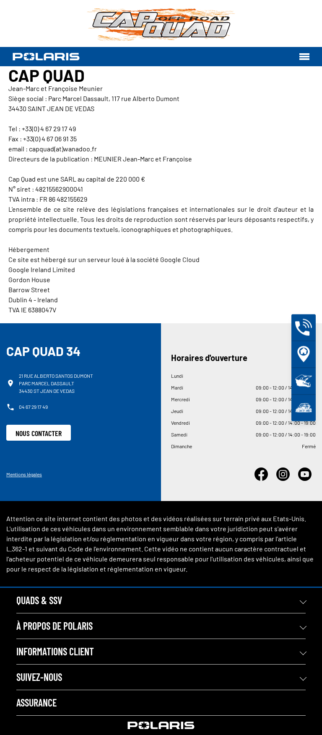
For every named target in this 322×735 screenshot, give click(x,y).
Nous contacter (39, 433)
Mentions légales (24, 474)
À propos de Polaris (54, 626)
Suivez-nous (39, 677)
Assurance (36, 702)
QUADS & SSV (39, 600)
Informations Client (55, 651)
